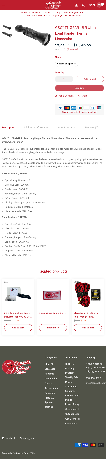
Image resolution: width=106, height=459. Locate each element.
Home (24, 12)
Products (36, 12)
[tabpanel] (53, 197)
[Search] (83, 5)
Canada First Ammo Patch (52, 313)
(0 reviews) (72, 49)
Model (58, 57)
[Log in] (76, 5)
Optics (48, 12)
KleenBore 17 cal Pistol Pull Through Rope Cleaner (86, 316)
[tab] (8, 128)
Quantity (59, 72)
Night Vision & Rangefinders (70, 12)
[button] (18, 327)
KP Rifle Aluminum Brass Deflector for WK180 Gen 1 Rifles (17, 316)
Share (84, 95)
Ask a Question (66, 95)
